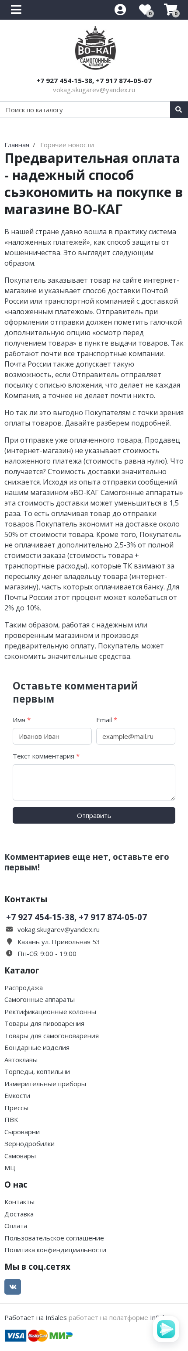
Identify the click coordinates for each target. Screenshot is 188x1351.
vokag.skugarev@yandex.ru (94, 89)
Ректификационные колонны (50, 1011)
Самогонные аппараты (39, 999)
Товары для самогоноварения (51, 1035)
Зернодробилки (29, 1143)
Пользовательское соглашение (54, 1237)
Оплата (15, 1225)
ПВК (11, 1119)
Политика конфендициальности (55, 1249)
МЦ (9, 1167)
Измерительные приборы (45, 1083)
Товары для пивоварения (44, 1023)
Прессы (16, 1107)
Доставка (19, 1213)
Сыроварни (22, 1131)
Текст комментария (46, 756)
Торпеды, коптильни (37, 1071)
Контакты (19, 1201)
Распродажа (23, 987)
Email (106, 719)
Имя (22, 719)
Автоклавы (21, 1059)
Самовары (20, 1155)
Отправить (94, 815)
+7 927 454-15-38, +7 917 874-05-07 (94, 80)
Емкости (17, 1095)
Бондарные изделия (37, 1047)
